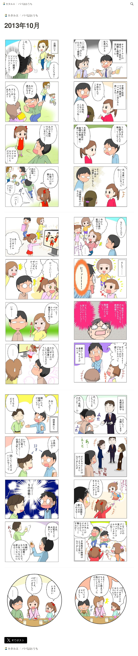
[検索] (132, 4)
